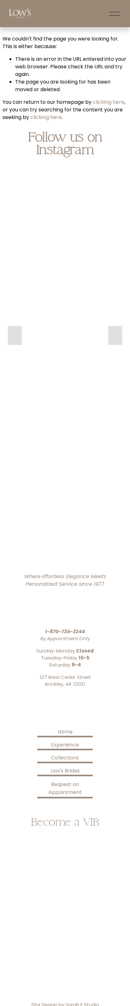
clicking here (108, 102)
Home (65, 731)
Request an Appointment (65, 788)
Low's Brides (65, 770)
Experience (65, 744)
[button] (15, 335)
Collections (65, 757)
